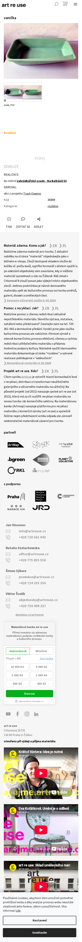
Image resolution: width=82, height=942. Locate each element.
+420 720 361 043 (32, 537)
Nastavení (40, 920)
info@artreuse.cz (32, 531)
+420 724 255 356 (32, 583)
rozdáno (52, 206)
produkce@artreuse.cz (36, 577)
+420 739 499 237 (32, 606)
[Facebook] (17, 714)
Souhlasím (39, 933)
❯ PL (62, 246)
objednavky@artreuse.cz (38, 600)
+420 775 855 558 (32, 560)
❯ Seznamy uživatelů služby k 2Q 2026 (30, 300)
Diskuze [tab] (11, 166)
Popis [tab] (40, 158)
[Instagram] (27, 714)
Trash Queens (32, 193)
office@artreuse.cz (34, 554)
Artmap (26, 377)
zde (18, 911)
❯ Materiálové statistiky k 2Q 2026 (27, 363)
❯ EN (53, 246)
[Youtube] (8, 714)
